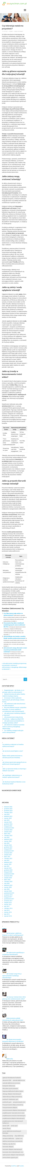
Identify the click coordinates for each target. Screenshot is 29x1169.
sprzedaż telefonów (8, 1138)
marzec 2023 (8, 818)
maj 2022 (7, 837)
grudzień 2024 (8, 810)
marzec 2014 (8, 912)
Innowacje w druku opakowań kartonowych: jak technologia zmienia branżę (13, 699)
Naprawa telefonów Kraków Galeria (13, 1091)
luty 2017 (7, 906)
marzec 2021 (8, 864)
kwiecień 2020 (8, 885)
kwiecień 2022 (8, 839)
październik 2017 (9, 898)
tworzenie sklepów (8, 1146)
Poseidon (21, 1166)
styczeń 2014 (8, 916)
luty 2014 (7, 914)
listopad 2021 (8, 849)
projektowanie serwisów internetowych (14, 1115)
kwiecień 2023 (8, 816)
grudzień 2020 (8, 870)
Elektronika (9, 1058)
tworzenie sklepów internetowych (12, 1149)
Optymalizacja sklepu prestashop (12, 1096)
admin (11, 31)
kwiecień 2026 (8, 806)
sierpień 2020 (8, 877)
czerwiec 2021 (8, 858)
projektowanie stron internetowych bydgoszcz (13, 1122)
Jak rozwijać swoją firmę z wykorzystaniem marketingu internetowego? (12, 975)
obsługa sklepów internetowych (12, 1094)
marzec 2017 (8, 904)
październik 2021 (9, 851)
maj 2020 (7, 883)
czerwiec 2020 (8, 881)
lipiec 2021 (7, 856)
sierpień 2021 (8, 854)
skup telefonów (19, 1135)
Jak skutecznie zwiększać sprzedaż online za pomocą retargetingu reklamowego (13, 726)
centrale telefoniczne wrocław (11, 1083)
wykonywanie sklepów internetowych (13, 1155)
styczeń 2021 (8, 868)
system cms (19, 1138)
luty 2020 (7, 889)
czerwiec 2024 (8, 812)
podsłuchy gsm (7, 1102)
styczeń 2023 (8, 822)
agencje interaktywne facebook (12, 1077)
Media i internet (18, 31)
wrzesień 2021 (8, 852)
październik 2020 (9, 874)
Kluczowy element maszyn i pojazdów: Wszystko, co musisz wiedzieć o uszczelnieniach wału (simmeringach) (14, 709)
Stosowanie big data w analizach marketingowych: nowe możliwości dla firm (14, 625)
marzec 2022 (8, 841)
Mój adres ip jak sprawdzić (10, 1088)
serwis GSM (6, 1125)
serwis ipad (14, 1125)
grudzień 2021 (8, 847)
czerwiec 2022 (8, 835)
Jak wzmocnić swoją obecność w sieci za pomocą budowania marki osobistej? (15, 649)
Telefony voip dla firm (9, 1144)
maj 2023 (7, 814)
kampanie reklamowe (9, 1085)
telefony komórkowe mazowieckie (12, 1141)
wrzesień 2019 (8, 895)
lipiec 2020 (7, 879)
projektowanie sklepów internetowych (14, 1118)
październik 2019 (9, 893)
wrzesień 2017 (8, 900)
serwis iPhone (7, 1128)
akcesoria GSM (7, 1080)
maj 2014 (7, 910)
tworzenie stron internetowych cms (13, 1152)
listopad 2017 (8, 897)
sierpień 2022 (8, 831)
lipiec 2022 (7, 833)
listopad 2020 (8, 872)
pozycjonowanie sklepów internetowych (14, 1110)
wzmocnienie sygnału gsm (10, 1157)
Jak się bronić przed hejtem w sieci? (12, 751)
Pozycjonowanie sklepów (10, 1107)
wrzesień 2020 (8, 875)
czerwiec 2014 (8, 908)
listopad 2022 (8, 826)
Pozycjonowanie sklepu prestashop (13, 1104)
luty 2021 (7, 866)
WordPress (14, 1166)
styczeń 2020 (8, 891)
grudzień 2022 (8, 824)
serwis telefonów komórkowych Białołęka (12, 1132)
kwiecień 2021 (8, 862)
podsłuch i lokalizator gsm (10, 1099)
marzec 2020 (8, 887)
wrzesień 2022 (8, 829)
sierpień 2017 (8, 902)
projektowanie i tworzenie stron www (13, 1113)
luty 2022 (7, 843)
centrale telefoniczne (19, 1080)
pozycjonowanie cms (19, 1102)
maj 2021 (7, 860)
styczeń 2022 (8, 845)
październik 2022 (9, 828)
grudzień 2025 (8, 808)
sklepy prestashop (8, 1135)
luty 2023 (7, 820)
